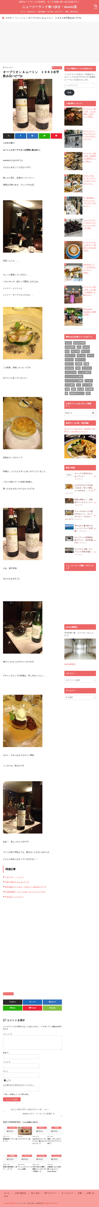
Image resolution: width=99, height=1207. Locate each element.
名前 (6, 1053)
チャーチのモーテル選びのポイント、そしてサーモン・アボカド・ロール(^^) (79, 515)
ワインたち (9, 994)
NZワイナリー (59, 11)
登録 (69, 92)
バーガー (88, 381)
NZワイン (69, 364)
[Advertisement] (49, 43)
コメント (7, 1034)
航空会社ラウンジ (77, 393)
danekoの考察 (79, 343)
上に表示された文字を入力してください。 (19, 1085)
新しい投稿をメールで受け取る (17, 1094)
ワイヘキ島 (87, 385)
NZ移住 (78, 364)
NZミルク (69, 360)
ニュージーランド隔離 (74, 381)
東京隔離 (89, 389)
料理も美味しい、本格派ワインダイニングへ (83, 502)
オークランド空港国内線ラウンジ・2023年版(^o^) (83, 540)
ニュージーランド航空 (74, 376)
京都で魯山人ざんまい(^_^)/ (17, 882)
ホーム (23, 11)
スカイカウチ (71, 372)
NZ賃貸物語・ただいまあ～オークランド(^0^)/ (25, 892)
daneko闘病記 (70, 664)
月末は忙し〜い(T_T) (14, 897)
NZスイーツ (70, 355)
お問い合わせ (74, 11)
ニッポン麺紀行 (84, 372)
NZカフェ (85, 351)
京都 (66, 11)
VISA (78, 368)
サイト (5, 1071)
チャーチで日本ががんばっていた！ (83, 476)
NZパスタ (81, 355)
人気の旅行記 (42, 11)
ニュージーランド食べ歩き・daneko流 (49, 7)
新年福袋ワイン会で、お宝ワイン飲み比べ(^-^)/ (25, 887)
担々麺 (80, 389)
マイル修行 (70, 385)
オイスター (87, 368)
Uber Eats (69, 368)
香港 (88, 393)
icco (79, 347)
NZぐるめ (50, 11)
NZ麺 (86, 364)
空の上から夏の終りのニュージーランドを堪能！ (83, 528)
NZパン (90, 355)
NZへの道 (75, 351)
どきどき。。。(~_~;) (14, 877)
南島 (73, 389)
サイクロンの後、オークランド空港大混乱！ (83, 551)
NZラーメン (80, 360)
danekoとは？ (31, 11)
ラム (78, 385)
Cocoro (68, 343)
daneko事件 (70, 347)
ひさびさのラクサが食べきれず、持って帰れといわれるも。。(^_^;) (79, 489)
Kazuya (86, 347)
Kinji (67, 351)
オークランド (67, 1193)
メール (6, 1062)
